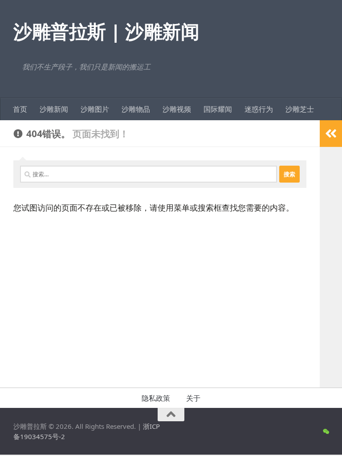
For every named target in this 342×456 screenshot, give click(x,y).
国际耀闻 (218, 109)
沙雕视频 (177, 109)
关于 (193, 398)
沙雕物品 (136, 109)
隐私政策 (156, 398)
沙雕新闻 (54, 109)
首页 (20, 109)
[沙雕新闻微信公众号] (326, 431)
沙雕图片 (95, 109)
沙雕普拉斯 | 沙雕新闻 (106, 31)
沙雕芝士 (299, 109)
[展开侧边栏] (331, 133)
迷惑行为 (258, 109)
